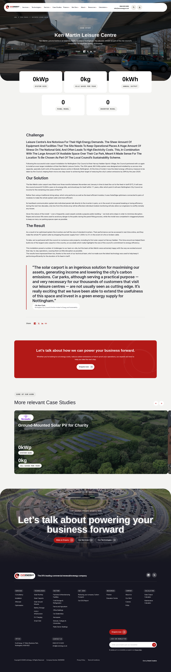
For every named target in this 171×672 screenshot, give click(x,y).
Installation (18, 598)
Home (15, 17)
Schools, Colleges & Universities (59, 622)
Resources (92, 7)
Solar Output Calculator (148, 596)
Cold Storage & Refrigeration (58, 602)
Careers (128, 602)
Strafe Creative (152, 661)
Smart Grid (37, 621)
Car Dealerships (58, 614)
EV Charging (38, 617)
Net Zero (75, 7)
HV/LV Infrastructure (38, 613)
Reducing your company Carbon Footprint (88, 596)
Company (129, 591)
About (83, 7)
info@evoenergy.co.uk (121, 8)
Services (25, 7)
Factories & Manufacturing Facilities (61, 596)
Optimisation (19, 605)
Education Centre (112, 598)
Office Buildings (58, 610)
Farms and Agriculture (60, 606)
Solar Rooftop (38, 594)
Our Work (128, 598)
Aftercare (18, 602)
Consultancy (19, 594)
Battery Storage (39, 608)
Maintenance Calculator (148, 602)
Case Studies (57, 7)
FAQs (127, 605)
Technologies (36, 7)
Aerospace (56, 617)
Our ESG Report (83, 600)
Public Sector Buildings (60, 627)
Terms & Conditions (94, 660)
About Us (128, 594)
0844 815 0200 (124, 6)
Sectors (46, 7)
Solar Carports (39, 598)
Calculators (103, 7)
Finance (66, 7)
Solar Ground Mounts (38, 603)
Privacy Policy (138, 650)
